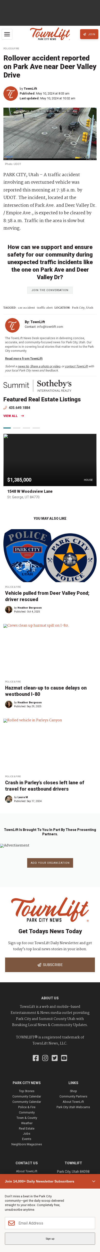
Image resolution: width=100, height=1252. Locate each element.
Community (27, 1112)
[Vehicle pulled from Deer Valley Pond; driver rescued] (50, 555)
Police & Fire (11, 48)
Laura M (22, 797)
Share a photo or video (45, 366)
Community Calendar (26, 1096)
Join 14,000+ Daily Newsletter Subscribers (39, 1181)
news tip (23, 366)
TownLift (30, 88)
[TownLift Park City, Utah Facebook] (36, 1058)
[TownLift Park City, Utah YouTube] (64, 1058)
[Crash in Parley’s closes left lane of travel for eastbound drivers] (50, 745)
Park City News (27, 1083)
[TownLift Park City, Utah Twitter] (55, 1058)
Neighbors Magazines (26, 1144)
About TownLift (73, 1102)
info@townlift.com (50, 326)
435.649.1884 (19, 407)
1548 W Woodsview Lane (30, 491)
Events (26, 1139)
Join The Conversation (50, 290)
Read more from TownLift (23, 358)
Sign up (50, 1238)
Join (91, 34)
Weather (27, 1123)
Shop (73, 1091)
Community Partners (73, 1096)
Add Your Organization (50, 862)
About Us (50, 998)
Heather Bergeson (29, 607)
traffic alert (45, 308)
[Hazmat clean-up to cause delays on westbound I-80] (50, 650)
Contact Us (27, 1163)
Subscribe (52, 965)
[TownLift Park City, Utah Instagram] (45, 1058)
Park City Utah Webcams (73, 1107)
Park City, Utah (82, 308)
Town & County (27, 1118)
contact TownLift (76, 366)
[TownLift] (11, 93)
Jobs (26, 1133)
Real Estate (26, 1128)
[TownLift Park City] (50, 34)
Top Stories (26, 1091)
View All (10, 416)
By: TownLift (35, 322)
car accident (26, 308)
